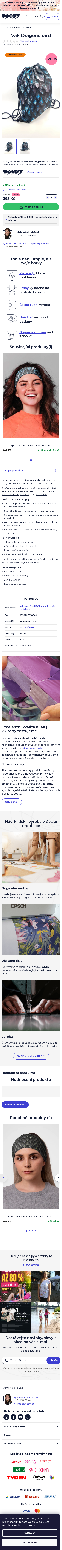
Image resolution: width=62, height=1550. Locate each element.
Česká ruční (28, 305)
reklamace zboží (32, 748)
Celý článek (11, 802)
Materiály (26, 273)
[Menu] (52, 16)
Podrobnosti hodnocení (15, 44)
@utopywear (28, 1417)
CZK (34, 16)
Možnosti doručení (16, 189)
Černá (30, 627)
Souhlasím (30, 1542)
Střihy (24, 288)
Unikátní (26, 317)
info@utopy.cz (42, 243)
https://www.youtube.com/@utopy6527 (20, 1417)
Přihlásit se (53, 1360)
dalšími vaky (41, 494)
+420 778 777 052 (28, 16)
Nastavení (29, 1533)
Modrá (23, 627)
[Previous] (4, 1178)
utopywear (6, 1417)
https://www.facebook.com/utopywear (13, 1417)
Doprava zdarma (32, 332)
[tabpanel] (31, 403)
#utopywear (33, 1265)
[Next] (58, 1178)
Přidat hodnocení (15, 1104)
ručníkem (24, 494)
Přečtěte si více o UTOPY (31, 1056)
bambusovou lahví (10, 494)
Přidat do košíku (33, 206)
